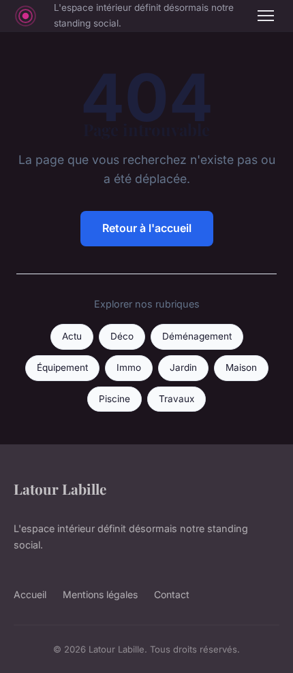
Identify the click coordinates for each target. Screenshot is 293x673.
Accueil (30, 594)
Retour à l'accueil (146, 228)
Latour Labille (60, 488)
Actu (72, 336)
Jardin (183, 367)
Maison (241, 367)
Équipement (62, 367)
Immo (129, 367)
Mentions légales (100, 594)
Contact (171, 594)
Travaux (176, 398)
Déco (122, 336)
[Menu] (265, 16)
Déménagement (197, 336)
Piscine (114, 398)
